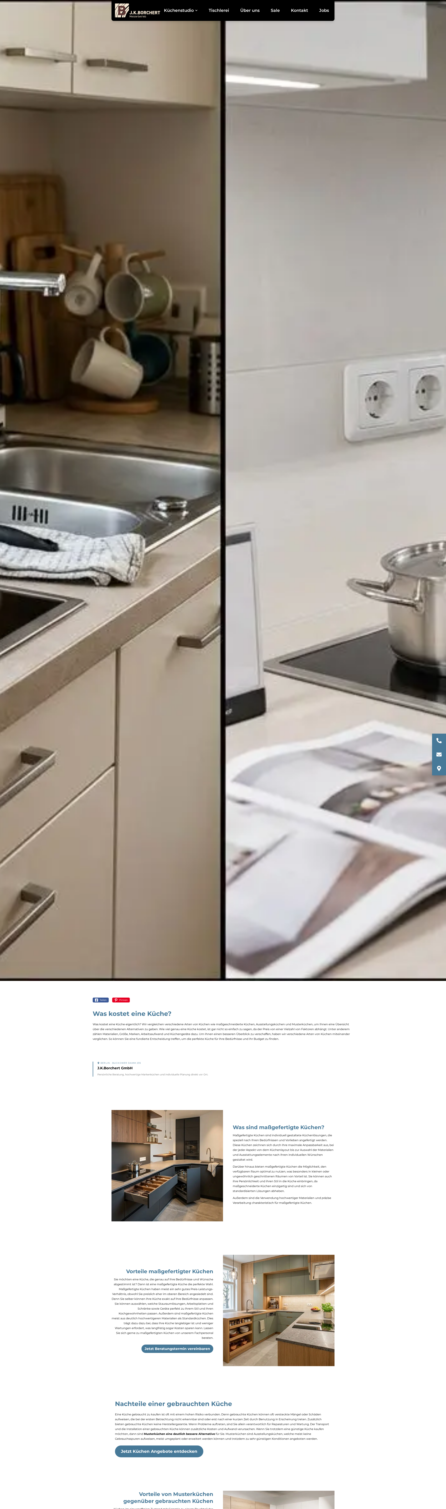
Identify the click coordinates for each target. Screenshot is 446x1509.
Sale (275, 10)
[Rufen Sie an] (439, 741)
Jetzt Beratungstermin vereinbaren (177, 1349)
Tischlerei (219, 10)
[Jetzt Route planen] (439, 768)
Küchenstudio (179, 10)
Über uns (250, 10)
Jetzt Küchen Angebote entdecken (159, 1451)
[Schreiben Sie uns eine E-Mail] (439, 754)
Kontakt (299, 10)
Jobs (324, 10)
